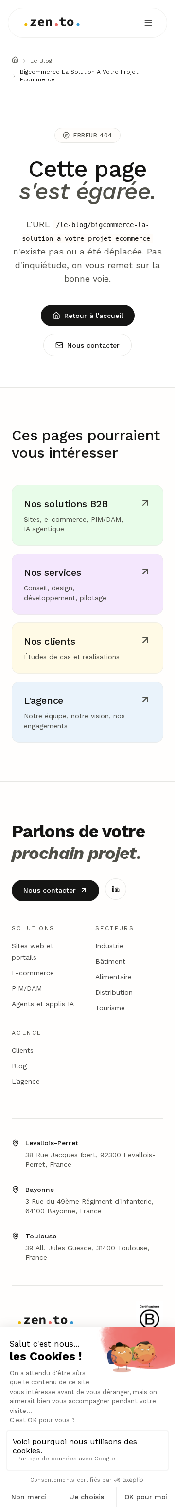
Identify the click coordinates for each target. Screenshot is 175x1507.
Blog (19, 1066)
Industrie (109, 946)
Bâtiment (110, 961)
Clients (23, 1050)
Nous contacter (93, 345)
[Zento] (52, 22)
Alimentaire (113, 977)
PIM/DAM (27, 988)
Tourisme (110, 1008)
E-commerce (33, 973)
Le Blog (41, 60)
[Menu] (148, 23)
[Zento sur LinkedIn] (115, 889)
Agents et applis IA (43, 1004)
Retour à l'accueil (93, 315)
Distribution (114, 992)
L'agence (26, 1081)
